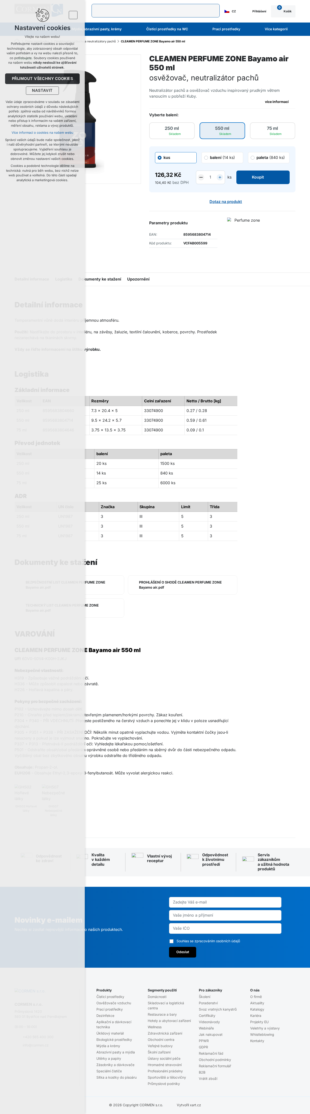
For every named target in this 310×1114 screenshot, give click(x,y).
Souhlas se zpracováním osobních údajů (208, 941)
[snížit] (201, 177)
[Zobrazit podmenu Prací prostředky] (246, 29)
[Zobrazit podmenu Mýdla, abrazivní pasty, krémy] (128, 29)
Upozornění (138, 279)
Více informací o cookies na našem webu (42, 132)
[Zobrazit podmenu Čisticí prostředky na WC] (194, 29)
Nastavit (42, 90)
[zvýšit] (220, 177)
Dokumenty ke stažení (99, 279)
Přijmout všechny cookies (42, 79)
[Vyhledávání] (155, 10)
